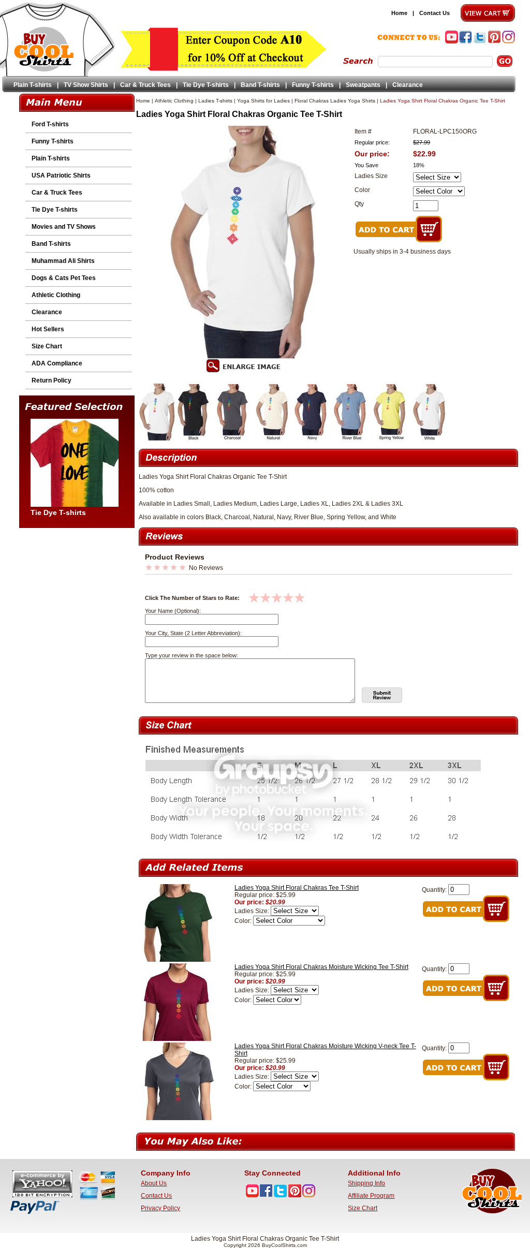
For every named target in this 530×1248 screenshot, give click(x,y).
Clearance (407, 85)
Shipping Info (366, 1183)
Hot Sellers (48, 329)
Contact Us (434, 13)
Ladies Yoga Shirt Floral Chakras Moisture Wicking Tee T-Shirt (321, 967)
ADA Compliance (57, 363)
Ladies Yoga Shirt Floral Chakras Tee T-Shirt (296, 887)
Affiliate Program (371, 1195)
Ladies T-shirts (215, 101)
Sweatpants (363, 85)
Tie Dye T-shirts (206, 85)
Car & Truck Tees (145, 85)
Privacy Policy (160, 1208)
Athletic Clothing (56, 295)
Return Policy (51, 380)
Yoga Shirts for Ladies (263, 101)
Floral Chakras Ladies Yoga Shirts (335, 101)
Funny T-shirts (313, 85)
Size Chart (47, 346)
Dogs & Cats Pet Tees (64, 278)
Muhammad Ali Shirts (63, 261)
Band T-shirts (260, 85)
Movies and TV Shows (64, 226)
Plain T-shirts (32, 85)
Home (399, 13)
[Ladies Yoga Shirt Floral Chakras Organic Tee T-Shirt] (157, 438)
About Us (154, 1183)
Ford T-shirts (50, 124)
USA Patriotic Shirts (61, 175)
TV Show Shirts (86, 85)
